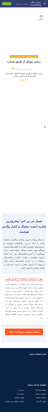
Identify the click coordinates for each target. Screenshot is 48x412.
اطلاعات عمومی (15, 56)
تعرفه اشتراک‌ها (40, 390)
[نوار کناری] (45, 127)
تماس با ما (20, 394)
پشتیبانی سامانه (40, 394)
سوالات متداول (41, 397)
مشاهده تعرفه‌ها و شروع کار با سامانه (24, 332)
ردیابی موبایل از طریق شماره (24, 61)
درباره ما (21, 390)
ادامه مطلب (24, 80)
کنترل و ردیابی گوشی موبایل (29, 56)
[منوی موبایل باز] (44, 3)
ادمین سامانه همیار (26, 69)
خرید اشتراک (6, 3)
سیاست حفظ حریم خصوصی (14, 401)
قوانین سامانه (19, 397)
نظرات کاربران (41, 401)
